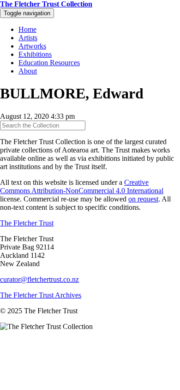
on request (143, 199)
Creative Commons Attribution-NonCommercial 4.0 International (81, 186)
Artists (27, 38)
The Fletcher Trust (27, 223)
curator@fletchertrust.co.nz (39, 279)
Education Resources (49, 63)
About (27, 71)
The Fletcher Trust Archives (40, 295)
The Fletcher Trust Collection (46, 4)
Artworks (32, 46)
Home (27, 29)
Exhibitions (35, 54)
